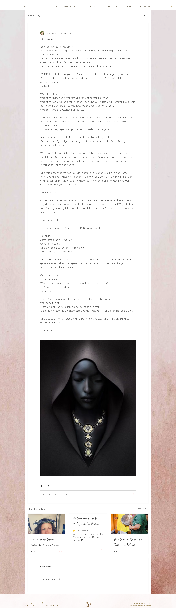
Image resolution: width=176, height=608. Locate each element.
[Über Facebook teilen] (41, 486)
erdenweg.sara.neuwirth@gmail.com (38, 603)
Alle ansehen (143, 509)
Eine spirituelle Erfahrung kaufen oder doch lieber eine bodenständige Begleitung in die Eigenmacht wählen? (45, 543)
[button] (43, 6)
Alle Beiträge (34, 15)
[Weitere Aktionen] (134, 33)
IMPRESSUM (37, 606)
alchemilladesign (145, 605)
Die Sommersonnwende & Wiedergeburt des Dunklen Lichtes (86, 522)
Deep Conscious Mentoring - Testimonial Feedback (128, 543)
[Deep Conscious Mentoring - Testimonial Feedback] (129, 524)
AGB (27, 606)
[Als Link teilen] (48, 486)
